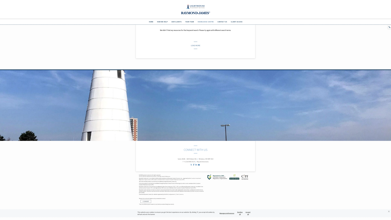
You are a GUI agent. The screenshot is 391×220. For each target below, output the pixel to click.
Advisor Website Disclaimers (149, 176)
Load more (195, 45)
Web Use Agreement (170, 194)
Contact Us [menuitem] (222, 22)
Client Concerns (179, 194)
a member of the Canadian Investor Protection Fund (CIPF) (170, 179)
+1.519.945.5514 (189, 162)
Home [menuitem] (151, 22)
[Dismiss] (388, 211)
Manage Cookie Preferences (164, 176)
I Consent (146, 201)
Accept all (248, 213)
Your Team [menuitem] (189, 22)
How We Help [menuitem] (162, 22)
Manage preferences (227, 213)
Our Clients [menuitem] (176, 22)
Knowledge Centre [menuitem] (206, 22)
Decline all (240, 213)
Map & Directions (203, 162)
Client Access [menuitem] (236, 22)
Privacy (140, 176)
